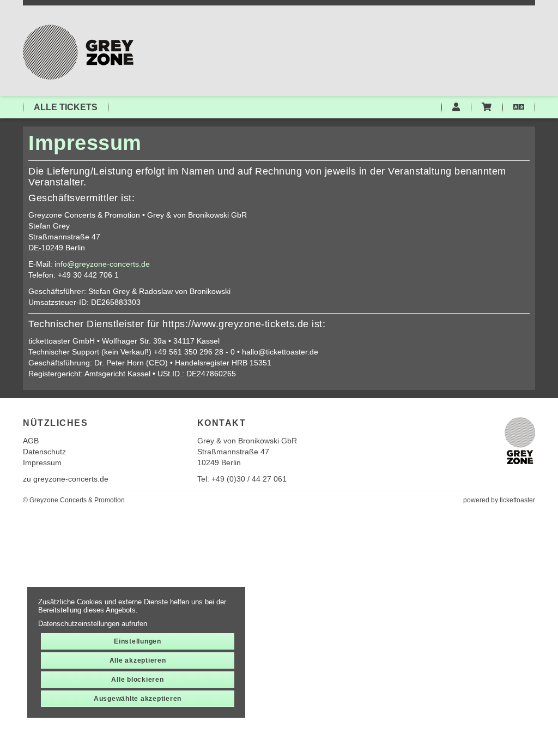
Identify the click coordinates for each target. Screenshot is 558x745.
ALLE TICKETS (66, 107)
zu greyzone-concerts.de (65, 478)
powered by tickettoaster (499, 500)
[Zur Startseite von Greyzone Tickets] (279, 52)
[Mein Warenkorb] (486, 107)
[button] (518, 107)
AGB (31, 440)
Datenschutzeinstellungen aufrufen (92, 624)
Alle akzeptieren (138, 660)
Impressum (42, 462)
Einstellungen (137, 641)
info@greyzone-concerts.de (102, 264)
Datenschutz (44, 451)
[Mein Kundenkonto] (456, 107)
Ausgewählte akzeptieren (137, 698)
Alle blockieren (137, 679)
